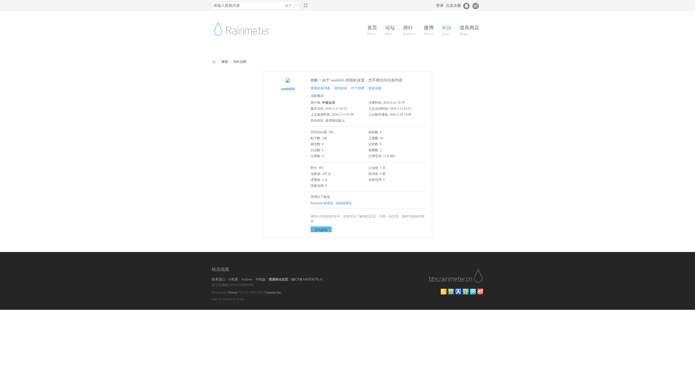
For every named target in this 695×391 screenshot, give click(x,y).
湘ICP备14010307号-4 (306, 279)
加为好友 (340, 88)
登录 (440, 6)
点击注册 (453, 6)
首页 (372, 30)
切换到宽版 (305, 5)
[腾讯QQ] (466, 5)
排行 (409, 30)
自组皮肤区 (344, 203)
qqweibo (473, 292)
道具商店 (469, 30)
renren (458, 292)
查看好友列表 (320, 88)
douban (451, 292)
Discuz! (233, 292)
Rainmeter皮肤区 (322, 203)
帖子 (288, 6)
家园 (446, 30)
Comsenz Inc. (273, 292)
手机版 (261, 279)
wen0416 (288, 89)
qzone (466, 292)
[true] (295, 5)
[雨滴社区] (246, 42)
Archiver (246, 279)
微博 (429, 30)
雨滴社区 (214, 62)
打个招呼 (357, 88)
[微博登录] (477, 5)
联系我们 (218, 279)
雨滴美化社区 (278, 279)
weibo (480, 292)
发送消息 (374, 88)
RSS (444, 292)
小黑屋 (233, 279)
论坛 (390, 30)
